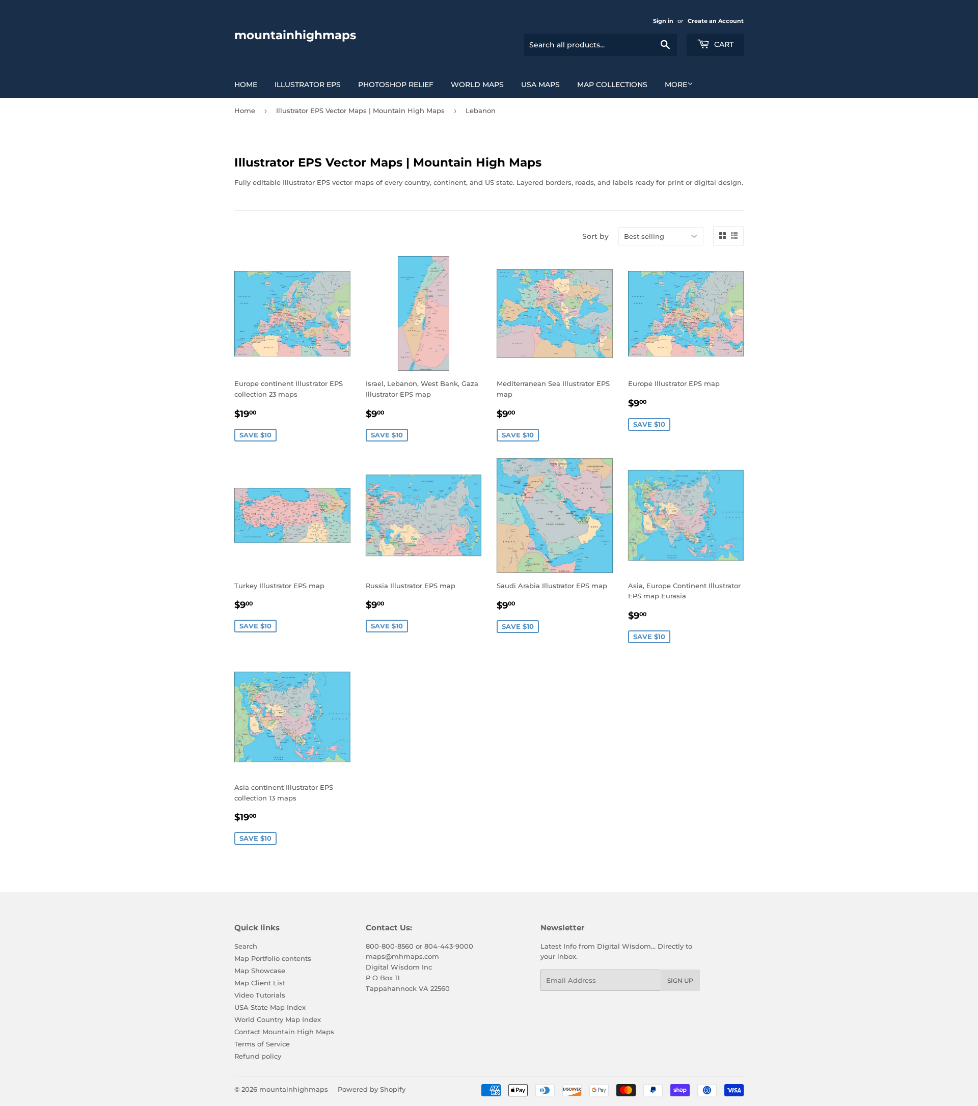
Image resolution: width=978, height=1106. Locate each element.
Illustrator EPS (308, 84)
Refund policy (257, 1056)
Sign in (663, 20)
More (676, 84)
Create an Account (716, 20)
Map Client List (259, 983)
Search (245, 946)
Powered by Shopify (371, 1089)
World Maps (477, 84)
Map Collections (612, 84)
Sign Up (680, 980)
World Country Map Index (277, 1019)
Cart (723, 44)
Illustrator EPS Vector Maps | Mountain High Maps (360, 110)
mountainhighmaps (295, 35)
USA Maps (540, 84)
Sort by (595, 236)
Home (245, 84)
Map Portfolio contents (272, 958)
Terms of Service (262, 1044)
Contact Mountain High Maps (284, 1032)
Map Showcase (259, 970)
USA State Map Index (270, 1007)
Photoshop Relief (395, 84)
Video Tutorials (259, 995)
